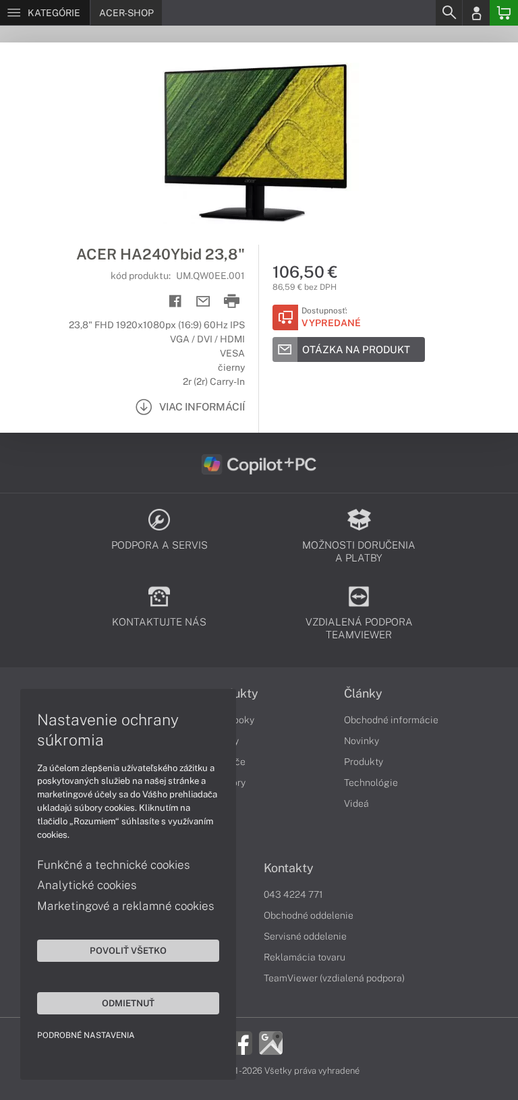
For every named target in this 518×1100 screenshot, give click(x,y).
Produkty (363, 761)
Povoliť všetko (128, 950)
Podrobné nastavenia (86, 1035)
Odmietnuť (128, 1003)
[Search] (448, 13)
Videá (356, 803)
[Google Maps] (271, 1042)
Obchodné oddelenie (308, 915)
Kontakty (289, 868)
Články (363, 694)
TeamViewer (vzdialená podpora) (334, 978)
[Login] (476, 13)
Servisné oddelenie (305, 936)
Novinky (361, 740)
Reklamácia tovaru (304, 957)
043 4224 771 (293, 894)
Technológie (371, 782)
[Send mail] (203, 301)
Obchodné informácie (391, 719)
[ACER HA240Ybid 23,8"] (259, 143)
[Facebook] (240, 1042)
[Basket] (504, 13)
